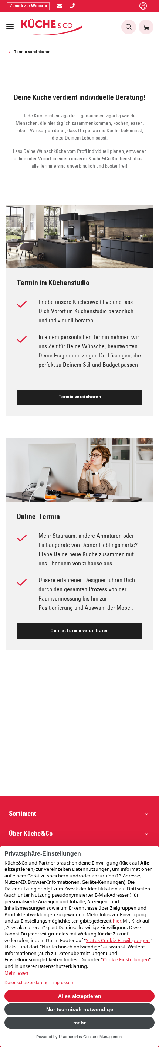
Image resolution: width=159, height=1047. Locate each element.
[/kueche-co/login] (143, 6)
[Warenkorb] (146, 27)
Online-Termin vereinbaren (79, 631)
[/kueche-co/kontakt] (59, 6)
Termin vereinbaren (79, 397)
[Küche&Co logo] (51, 27)
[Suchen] (128, 27)
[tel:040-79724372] (72, 6)
